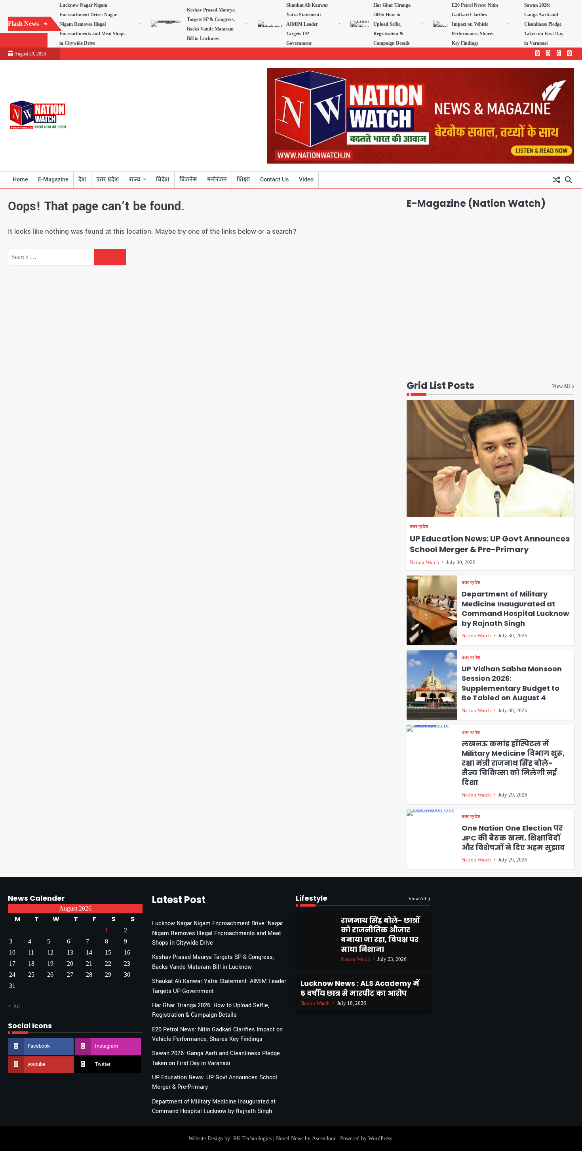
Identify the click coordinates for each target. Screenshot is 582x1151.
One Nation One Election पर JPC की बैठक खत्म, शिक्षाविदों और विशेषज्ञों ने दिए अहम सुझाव (513, 837)
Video (306, 179)
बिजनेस (188, 179)
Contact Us (274, 179)
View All (561, 386)
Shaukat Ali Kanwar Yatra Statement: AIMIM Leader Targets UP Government (307, 24)
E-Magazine (53, 179)
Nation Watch (424, 562)
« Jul (14, 1005)
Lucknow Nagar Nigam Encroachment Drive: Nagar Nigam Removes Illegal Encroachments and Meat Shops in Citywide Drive (92, 24)
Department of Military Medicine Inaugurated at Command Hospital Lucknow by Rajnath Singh (515, 608)
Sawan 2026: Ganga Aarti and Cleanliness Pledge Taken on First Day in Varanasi (543, 24)
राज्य (134, 179)
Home (20, 179)
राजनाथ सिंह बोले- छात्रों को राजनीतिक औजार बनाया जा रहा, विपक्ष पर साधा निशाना (380, 934)
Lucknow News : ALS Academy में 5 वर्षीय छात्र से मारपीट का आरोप (360, 988)
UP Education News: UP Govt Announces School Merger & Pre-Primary (490, 544)
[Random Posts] (556, 180)
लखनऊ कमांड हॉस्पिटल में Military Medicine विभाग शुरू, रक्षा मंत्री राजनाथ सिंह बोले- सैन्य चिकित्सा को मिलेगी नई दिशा (513, 763)
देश (82, 179)
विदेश (162, 179)
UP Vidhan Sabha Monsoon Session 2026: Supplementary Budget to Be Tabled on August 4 (512, 683)
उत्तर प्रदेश (107, 179)
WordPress (380, 1138)
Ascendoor (324, 1138)
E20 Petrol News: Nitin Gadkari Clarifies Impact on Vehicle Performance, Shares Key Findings (475, 24)
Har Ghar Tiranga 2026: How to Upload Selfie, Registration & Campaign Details (392, 24)
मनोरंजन (217, 179)
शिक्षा (243, 179)
